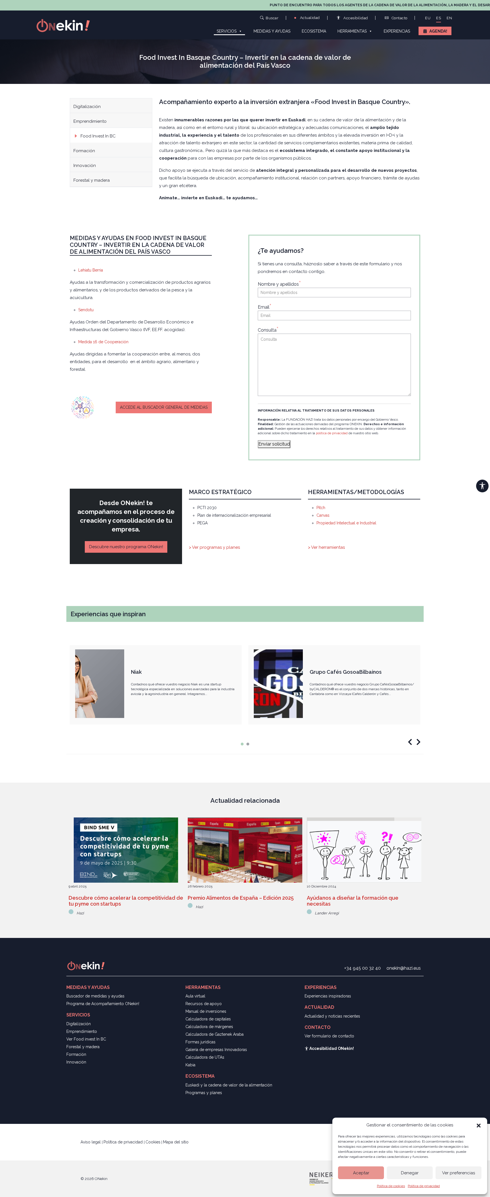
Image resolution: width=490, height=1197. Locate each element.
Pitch (320, 507)
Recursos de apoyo (203, 1003)
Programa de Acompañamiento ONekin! (102, 1003)
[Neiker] (322, 1178)
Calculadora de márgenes (209, 1026)
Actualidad (309, 18)
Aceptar (361, 1172)
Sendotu (86, 310)
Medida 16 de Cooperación (103, 342)
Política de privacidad (424, 1186)
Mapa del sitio (176, 1142)
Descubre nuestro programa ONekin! (126, 546)
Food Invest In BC (98, 136)
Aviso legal (91, 1142)
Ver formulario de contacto (329, 1036)
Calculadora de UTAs (204, 1057)
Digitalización (87, 106)
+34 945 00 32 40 (362, 968)
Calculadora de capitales (208, 1019)
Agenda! (438, 31)
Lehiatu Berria (90, 270)
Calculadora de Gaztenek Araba (214, 1034)
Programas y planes (203, 1092)
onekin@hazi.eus (403, 968)
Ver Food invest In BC (86, 1039)
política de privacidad (332, 433)
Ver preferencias (458, 1172)
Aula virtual (195, 996)
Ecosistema (314, 31)
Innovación (84, 165)
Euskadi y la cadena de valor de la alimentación (228, 1085)
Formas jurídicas (200, 1042)
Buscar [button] (272, 18)
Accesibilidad (355, 18)
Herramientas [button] (352, 31)
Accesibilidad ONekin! (331, 1048)
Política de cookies (391, 1186)
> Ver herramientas (326, 547)
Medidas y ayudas (272, 31)
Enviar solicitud (274, 444)
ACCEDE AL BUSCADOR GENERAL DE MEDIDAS (164, 407)
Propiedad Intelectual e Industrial (346, 523)
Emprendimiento (90, 121)
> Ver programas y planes (214, 547)
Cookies (152, 1142)
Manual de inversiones (205, 1011)
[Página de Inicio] (66, 25)
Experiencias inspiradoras (328, 996)
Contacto (398, 18)
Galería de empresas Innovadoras (216, 1049)
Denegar (410, 1172)
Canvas (323, 515)
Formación (84, 150)
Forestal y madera (91, 180)
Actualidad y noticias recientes (332, 1016)
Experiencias (397, 31)
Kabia (190, 1065)
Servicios (226, 31)
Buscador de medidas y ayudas (95, 996)
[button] (478, 1125)
